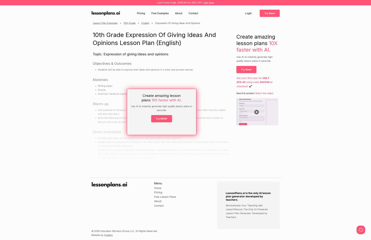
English (145, 23)
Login (248, 13)
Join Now (208, 2)
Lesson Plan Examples (105, 23)
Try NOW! (161, 118)
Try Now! (269, 13)
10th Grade (129, 23)
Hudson (108, 235)
